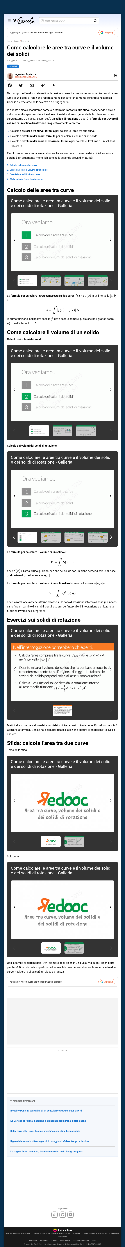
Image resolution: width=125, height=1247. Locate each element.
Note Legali (44, 1240)
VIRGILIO (16, 1234)
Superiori (25, 41)
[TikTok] (54, 1214)
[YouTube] (70, 1214)
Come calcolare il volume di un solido (29, 169)
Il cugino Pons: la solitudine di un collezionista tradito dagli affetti (46, 1110)
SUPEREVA (62, 1236)
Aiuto (94, 1240)
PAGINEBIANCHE (65, 1234)
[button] (110, 239)
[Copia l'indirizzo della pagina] (42, 85)
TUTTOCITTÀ (78, 1234)
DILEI (86, 1234)
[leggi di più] (115, 75)
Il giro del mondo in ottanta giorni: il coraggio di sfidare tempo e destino (49, 1141)
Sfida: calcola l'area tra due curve (26, 179)
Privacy (54, 1240)
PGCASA (55, 1234)
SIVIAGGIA (93, 1234)
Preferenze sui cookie (81, 1240)
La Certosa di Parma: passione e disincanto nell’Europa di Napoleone (48, 1120)
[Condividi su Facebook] (9, 85)
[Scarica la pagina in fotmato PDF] (53, 85)
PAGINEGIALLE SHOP (42, 1234)
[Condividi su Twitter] (20, 85)
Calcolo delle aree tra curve (23, 165)
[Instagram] (62, 1214)
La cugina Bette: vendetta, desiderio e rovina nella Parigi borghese (46, 1151)
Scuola (17, 41)
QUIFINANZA (103, 1234)
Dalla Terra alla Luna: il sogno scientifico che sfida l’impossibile (45, 1131)
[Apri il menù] (9, 20)
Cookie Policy (65, 1240)
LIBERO (9, 1234)
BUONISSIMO (114, 1234)
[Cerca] (95, 20)
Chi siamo (33, 1240)
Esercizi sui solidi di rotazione (25, 174)
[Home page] (24, 20)
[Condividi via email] (31, 85)
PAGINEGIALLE (27, 1234)
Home (9, 41)
